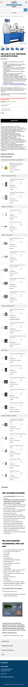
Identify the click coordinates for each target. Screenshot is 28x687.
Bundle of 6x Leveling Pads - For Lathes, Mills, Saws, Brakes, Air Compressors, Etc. (16, 165)
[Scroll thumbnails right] (26, 48)
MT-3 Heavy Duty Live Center (16, 222)
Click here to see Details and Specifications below (14, 84)
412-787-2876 (4, 673)
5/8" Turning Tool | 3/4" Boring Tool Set (18, 377)
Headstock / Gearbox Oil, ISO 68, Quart (18, 433)
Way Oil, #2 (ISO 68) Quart (15, 459)
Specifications (5, 641)
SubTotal (3, 154)
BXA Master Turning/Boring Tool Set (17, 353)
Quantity (2, 112)
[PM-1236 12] (3, 48)
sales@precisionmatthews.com (7, 676)
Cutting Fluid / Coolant (14, 471)
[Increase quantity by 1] (12, 116)
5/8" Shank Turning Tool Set (15, 365)
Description (5, 487)
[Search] (25, 9)
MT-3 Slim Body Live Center (15, 210)
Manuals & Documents (7, 650)
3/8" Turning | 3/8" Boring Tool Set (17, 402)
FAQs (2, 654)
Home (2, 16)
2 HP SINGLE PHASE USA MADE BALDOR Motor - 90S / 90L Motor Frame (17, 420)
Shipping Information (7, 645)
